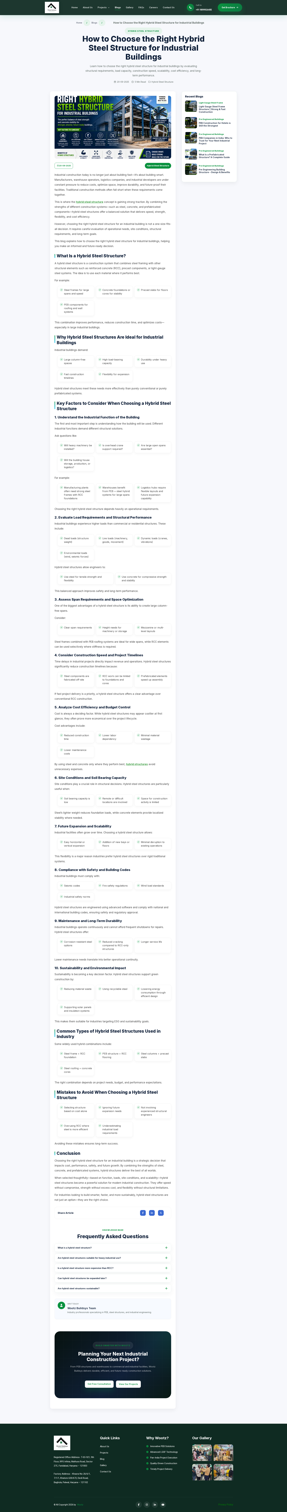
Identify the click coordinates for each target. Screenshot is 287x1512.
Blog (102, 1459)
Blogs (118, 7)
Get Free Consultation (99, 1384)
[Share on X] (161, 1213)
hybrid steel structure (89, 201)
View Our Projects (128, 1384)
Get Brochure (228, 7)
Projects (102, 7)
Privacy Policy (225, 1504)
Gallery (129, 7)
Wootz (80, 1504)
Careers (153, 7)
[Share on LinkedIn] (152, 1213)
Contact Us (168, 7)
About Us (88, 7)
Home (74, 7)
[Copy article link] (166, 1213)
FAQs (141, 7)
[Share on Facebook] (143, 1213)
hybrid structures (137, 764)
